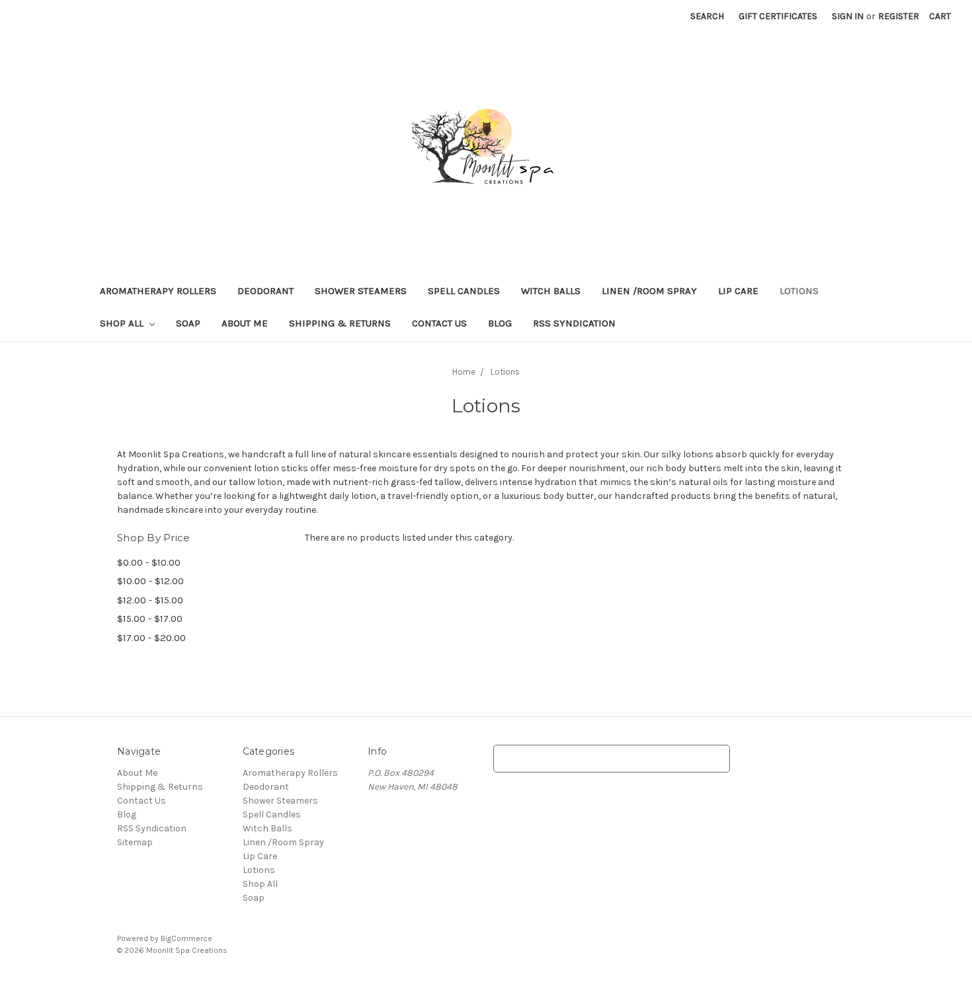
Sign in (848, 16)
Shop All (123, 323)
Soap (188, 323)
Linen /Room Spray (649, 291)
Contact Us (439, 323)
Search (707, 16)
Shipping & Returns (340, 323)
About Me (245, 323)
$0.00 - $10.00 (149, 562)
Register (898, 16)
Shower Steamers (361, 291)
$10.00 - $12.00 (150, 581)
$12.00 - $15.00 (150, 600)
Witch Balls (551, 291)
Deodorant (265, 291)
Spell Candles (464, 291)
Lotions (799, 291)
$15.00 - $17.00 (149, 618)
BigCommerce (186, 938)
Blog (500, 323)
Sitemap (135, 842)
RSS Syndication (574, 323)
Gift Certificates (778, 16)
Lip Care (738, 291)
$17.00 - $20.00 (151, 638)
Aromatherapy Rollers (158, 291)
